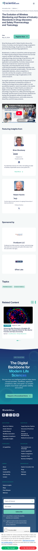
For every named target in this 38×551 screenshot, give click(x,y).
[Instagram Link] (10, 415)
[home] (5, 3)
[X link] (7, 415)
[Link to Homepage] (8, 410)
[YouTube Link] (17, 415)
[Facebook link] (3, 415)
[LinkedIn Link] (14, 415)
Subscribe (19, 512)
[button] (34, 3)
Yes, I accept (11, 548)
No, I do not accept (29, 548)
